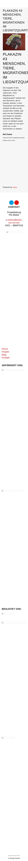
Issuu (15, 187)
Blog (4, 355)
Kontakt (5, 358)
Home (5, 349)
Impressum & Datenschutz (14, 855)
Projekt (5, 352)
